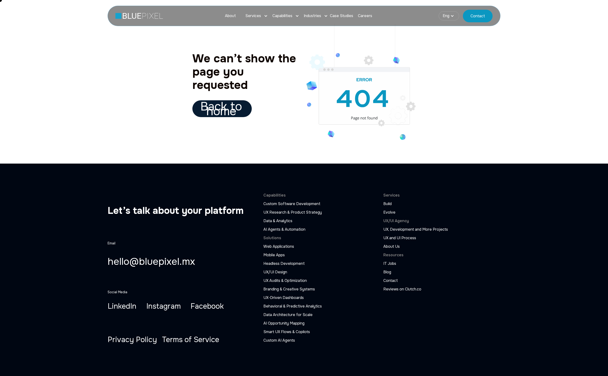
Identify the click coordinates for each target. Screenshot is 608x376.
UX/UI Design (275, 272)
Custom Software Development (291, 204)
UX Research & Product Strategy (292, 212)
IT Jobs (389, 263)
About (230, 16)
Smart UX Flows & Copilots (286, 332)
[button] (254, 16)
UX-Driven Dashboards (283, 297)
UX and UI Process (399, 238)
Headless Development (284, 263)
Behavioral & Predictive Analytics (292, 306)
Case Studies (341, 16)
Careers (365, 16)
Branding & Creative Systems (289, 289)
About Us (391, 246)
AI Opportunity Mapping (283, 323)
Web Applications (278, 246)
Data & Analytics (277, 221)
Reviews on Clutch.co (402, 289)
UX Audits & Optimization (285, 280)
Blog (387, 272)
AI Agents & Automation (284, 229)
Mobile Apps (274, 255)
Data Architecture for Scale (288, 314)
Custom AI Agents (279, 340)
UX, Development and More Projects (415, 229)
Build (387, 204)
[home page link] (139, 16)
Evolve (389, 212)
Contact (390, 280)
